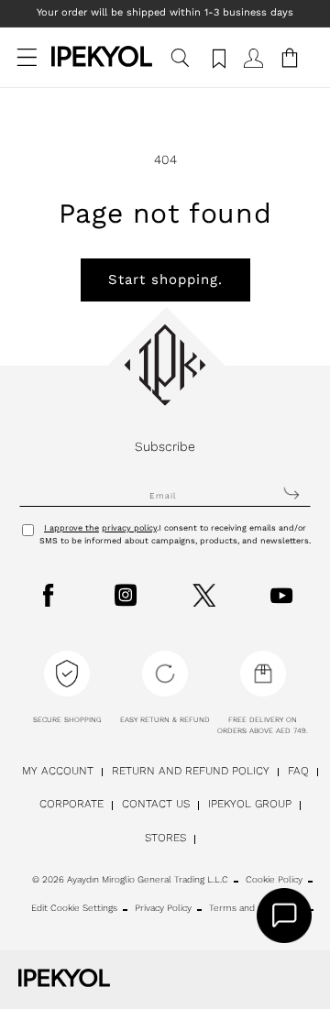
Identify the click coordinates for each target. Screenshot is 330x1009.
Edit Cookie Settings (74, 908)
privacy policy (129, 527)
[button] (27, 67)
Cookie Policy (274, 879)
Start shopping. (165, 279)
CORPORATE (71, 803)
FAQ (298, 770)
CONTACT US (156, 803)
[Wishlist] (216, 67)
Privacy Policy (163, 908)
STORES (165, 837)
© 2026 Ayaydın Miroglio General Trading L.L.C (130, 879)
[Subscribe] (291, 493)
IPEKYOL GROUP (250, 803)
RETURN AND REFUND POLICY (191, 770)
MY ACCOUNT (58, 770)
